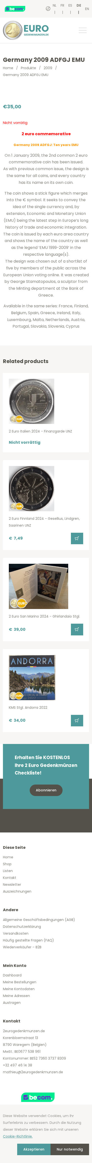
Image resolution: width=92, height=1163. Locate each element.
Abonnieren (46, 790)
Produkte (28, 68)
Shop (7, 864)
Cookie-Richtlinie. (18, 1136)
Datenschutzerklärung (22, 926)
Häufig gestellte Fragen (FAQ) (28, 940)
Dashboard (12, 975)
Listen (8, 870)
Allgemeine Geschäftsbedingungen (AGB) (39, 919)
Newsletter (12, 884)
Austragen (12, 1002)
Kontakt (9, 877)
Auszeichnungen (17, 891)
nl (54, 5)
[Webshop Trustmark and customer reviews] (20, 8)
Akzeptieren (33, 1149)
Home (8, 68)
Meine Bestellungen (19, 982)
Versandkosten (15, 933)
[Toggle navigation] (82, 30)
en (87, 8)
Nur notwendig (70, 1149)
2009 (48, 68)
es (70, 5)
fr (62, 5)
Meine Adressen (16, 995)
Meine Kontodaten (19, 988)
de (79, 5)
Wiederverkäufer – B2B (22, 947)
